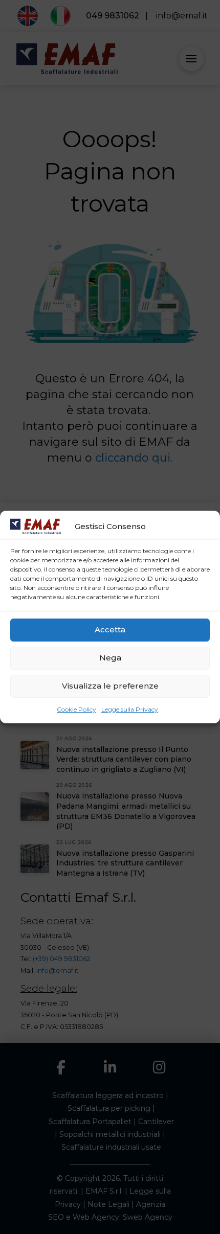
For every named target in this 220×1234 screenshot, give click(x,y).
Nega (110, 657)
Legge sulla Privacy (129, 709)
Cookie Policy (76, 709)
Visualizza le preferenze (110, 686)
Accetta (110, 629)
